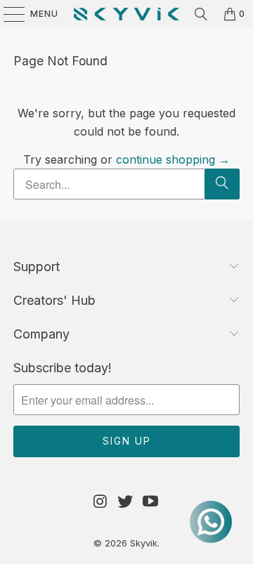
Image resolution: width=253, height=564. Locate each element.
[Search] (201, 14)
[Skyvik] (126, 14)
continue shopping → (173, 159)
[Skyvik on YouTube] (151, 502)
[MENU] (7, 14)
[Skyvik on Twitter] (125, 502)
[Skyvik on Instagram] (100, 502)
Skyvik (143, 543)
